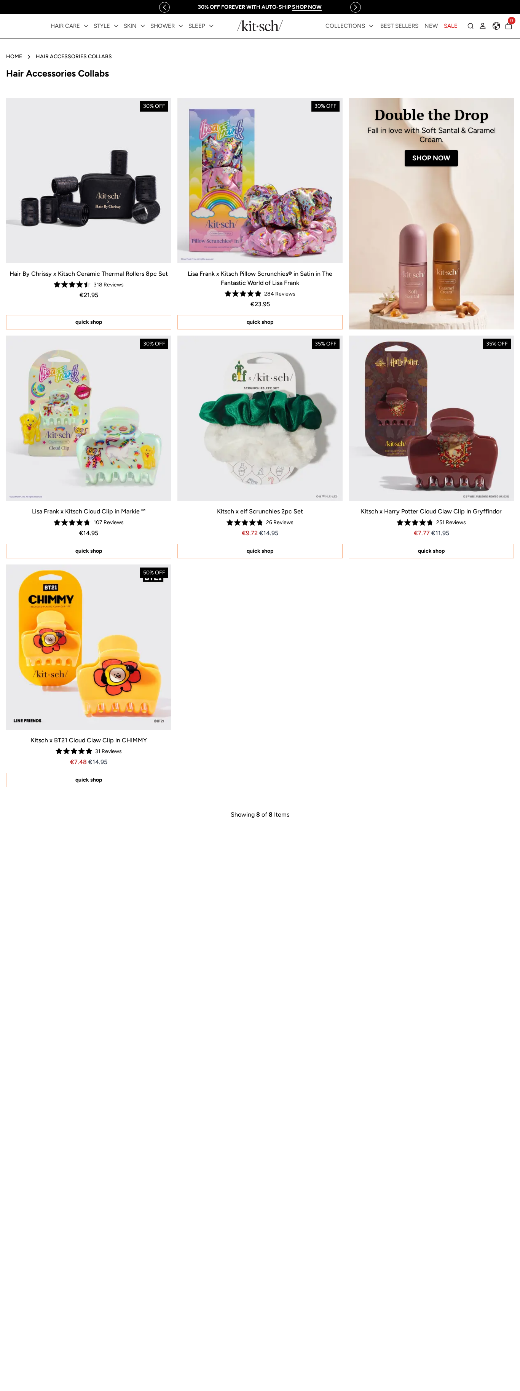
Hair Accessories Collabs (74, 56)
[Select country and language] (496, 26)
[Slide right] (355, 7)
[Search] (470, 26)
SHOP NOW (431, 158)
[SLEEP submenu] (211, 26)
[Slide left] (164, 7)
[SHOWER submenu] (180, 26)
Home (14, 56)
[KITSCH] (260, 26)
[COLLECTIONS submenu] (371, 26)
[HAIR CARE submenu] (86, 26)
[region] (260, 7)
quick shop (88, 322)
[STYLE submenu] (116, 26)
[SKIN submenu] (142, 26)
